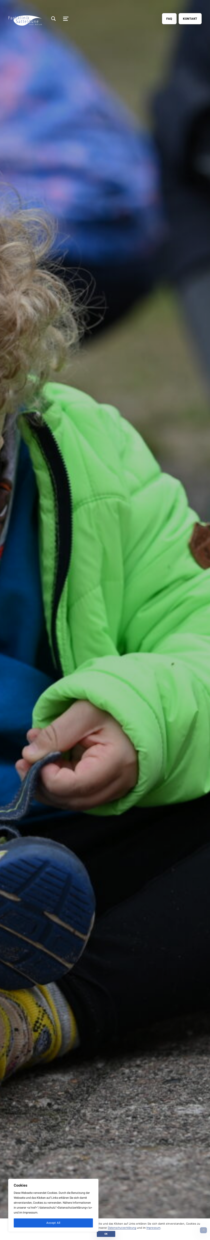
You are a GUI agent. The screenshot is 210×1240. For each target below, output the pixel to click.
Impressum (153, 1227)
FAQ (169, 19)
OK (106, 1234)
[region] (53, 1205)
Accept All (53, 1223)
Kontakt (190, 19)
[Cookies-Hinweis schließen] (203, 1230)
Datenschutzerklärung (122, 1227)
